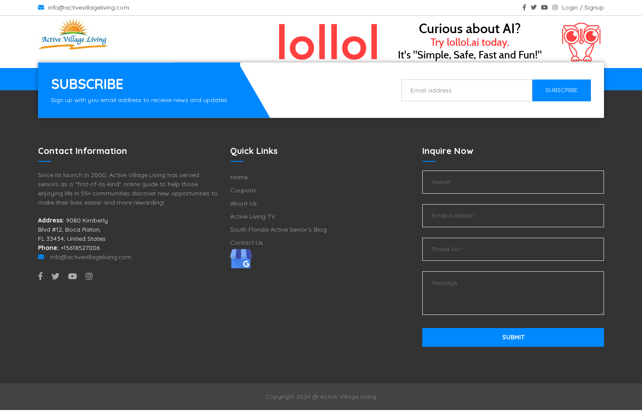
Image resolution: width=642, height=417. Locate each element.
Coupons (243, 190)
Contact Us (246, 242)
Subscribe (561, 90)
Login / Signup (583, 7)
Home (239, 177)
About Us (243, 203)
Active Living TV (252, 216)
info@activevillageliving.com (87, 7)
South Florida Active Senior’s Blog (278, 229)
